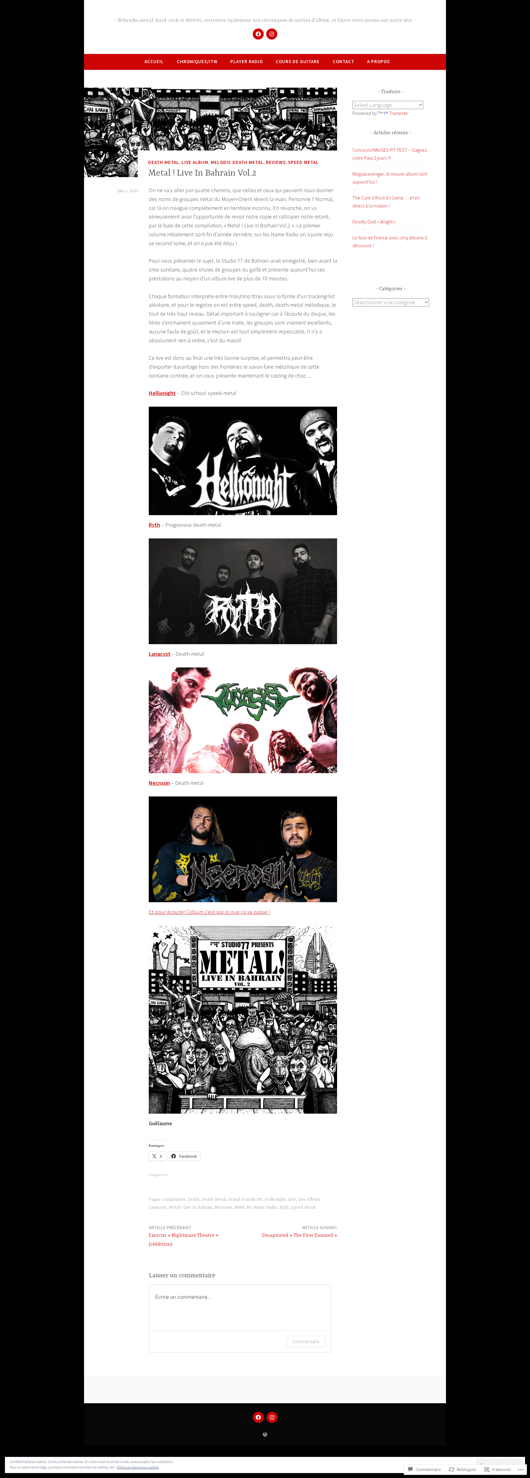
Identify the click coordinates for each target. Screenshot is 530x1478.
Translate (398, 113)
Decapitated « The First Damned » (299, 1231)
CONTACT (343, 61)
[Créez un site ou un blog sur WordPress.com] (265, 1435)
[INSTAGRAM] (272, 1417)
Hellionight (162, 393)
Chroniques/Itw (197, 61)
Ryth (154, 524)
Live (292, 1199)
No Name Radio (262, 1207)
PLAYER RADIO (246, 61)
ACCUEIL (154, 61)
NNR (239, 1207)
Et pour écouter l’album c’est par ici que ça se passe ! (209, 911)
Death (193, 1199)
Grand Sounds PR (245, 1199)
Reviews (276, 162)
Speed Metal (303, 162)
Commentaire (306, 1341)
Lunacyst (160, 653)
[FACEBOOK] (258, 1417)
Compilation (173, 1199)
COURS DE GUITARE (298, 61)
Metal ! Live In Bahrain (190, 1207)
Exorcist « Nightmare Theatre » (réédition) (183, 1236)
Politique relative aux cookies (138, 1467)
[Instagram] (272, 34)
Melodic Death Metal (237, 162)
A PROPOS (378, 61)
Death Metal (163, 162)
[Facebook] (258, 34)
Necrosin (159, 782)
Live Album (195, 162)
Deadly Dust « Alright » (373, 221)
